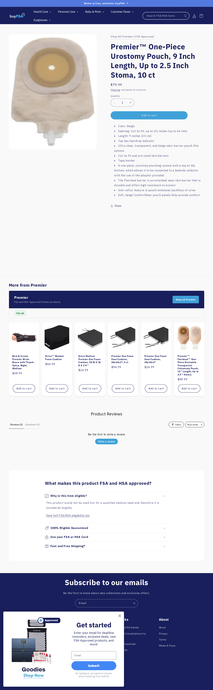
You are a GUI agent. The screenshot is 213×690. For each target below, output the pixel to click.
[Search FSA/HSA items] (185, 16)
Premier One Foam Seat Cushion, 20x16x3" (155, 359)
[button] (201, 16)
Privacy (163, 633)
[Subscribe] (134, 603)
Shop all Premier (186, 299)
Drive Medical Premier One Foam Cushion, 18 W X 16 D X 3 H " (89, 361)
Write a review (106, 441)
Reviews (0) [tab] (16, 424)
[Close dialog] (120, 616)
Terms (162, 639)
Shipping (115, 89)
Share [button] (118, 205)
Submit (94, 665)
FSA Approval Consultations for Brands (127, 636)
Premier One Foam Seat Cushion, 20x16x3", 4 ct (122, 359)
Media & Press (167, 645)
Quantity (115, 95)
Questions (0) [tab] (32, 424)
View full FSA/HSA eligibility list (68, 515)
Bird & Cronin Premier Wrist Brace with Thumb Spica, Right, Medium (23, 362)
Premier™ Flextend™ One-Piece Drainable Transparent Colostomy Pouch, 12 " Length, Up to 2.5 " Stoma (188, 365)
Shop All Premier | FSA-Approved (132, 36)
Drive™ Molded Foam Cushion (54, 358)
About (162, 627)
